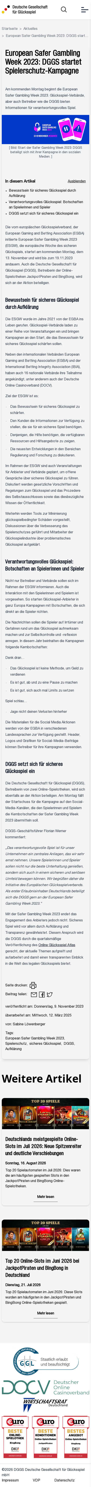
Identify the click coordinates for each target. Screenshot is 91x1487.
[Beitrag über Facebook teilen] (42, 994)
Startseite (10, 29)
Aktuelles (30, 29)
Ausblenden (77, 181)
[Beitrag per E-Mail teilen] (34, 994)
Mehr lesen (45, 1197)
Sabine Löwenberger (29, 1024)
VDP (36, 1481)
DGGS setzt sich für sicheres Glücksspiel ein (43, 214)
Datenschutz (64, 1481)
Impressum (10, 1481)
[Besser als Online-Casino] (24, 9)
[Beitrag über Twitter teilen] (50, 994)
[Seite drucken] (33, 985)
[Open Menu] (84, 9)
